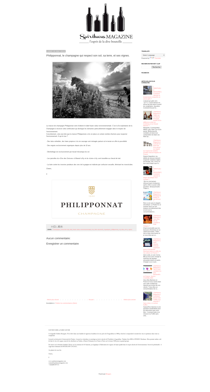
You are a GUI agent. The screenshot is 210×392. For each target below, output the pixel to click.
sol (120, 229)
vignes (130, 229)
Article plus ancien (130, 300)
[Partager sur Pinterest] (61, 226)
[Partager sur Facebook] (59, 226)
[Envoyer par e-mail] (52, 226)
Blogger (108, 374)
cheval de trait (65, 229)
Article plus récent (53, 300)
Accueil (91, 300)
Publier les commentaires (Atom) (66, 303)
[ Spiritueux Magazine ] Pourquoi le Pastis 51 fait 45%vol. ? (157, 196)
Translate (158, 58)
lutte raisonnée (99, 229)
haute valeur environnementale (82, 229)
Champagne (56, 229)
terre (126, 229)
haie (71, 229)
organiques (107, 229)
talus (122, 229)
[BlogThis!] (54, 226)
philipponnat (114, 229)
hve (93, 229)
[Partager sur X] (57, 226)
